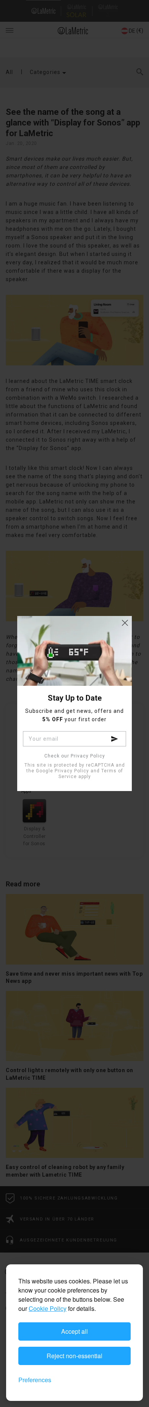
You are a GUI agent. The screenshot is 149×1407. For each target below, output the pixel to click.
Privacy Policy (72, 770)
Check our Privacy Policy (74, 756)
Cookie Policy (47, 1308)
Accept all (74, 1331)
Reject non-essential (74, 1355)
